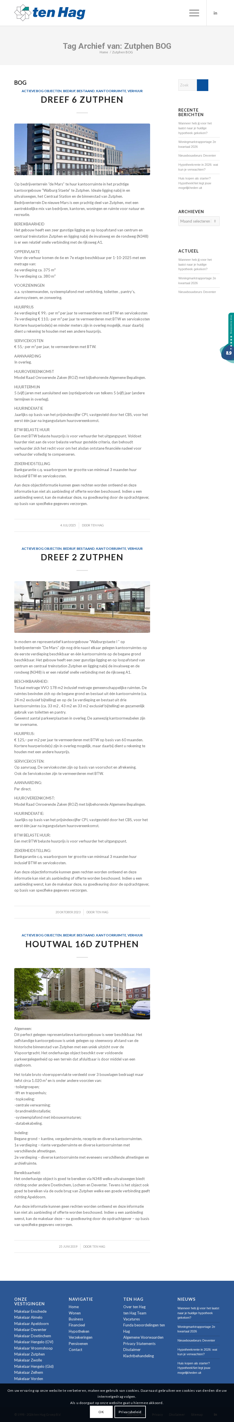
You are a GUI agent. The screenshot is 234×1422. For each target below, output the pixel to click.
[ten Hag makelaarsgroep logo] (49, 13)
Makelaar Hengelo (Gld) (34, 1366)
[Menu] (191, 13)
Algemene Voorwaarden (143, 1337)
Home (74, 1306)
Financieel (77, 1325)
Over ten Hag (134, 1306)
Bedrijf (69, 91)
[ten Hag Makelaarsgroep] (227, 361)
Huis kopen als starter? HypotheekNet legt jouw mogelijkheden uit (194, 183)
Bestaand (86, 91)
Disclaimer (132, 1349)
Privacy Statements (139, 1343)
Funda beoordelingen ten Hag (144, 1328)
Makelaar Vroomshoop (33, 1348)
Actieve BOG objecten (42, 91)
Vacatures (131, 1319)
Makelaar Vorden (28, 1378)
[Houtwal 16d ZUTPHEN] (82, 994)
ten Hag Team (134, 1313)
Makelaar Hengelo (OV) (33, 1342)
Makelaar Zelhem (28, 1372)
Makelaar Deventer (30, 1329)
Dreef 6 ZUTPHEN (82, 99)
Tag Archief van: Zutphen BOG (117, 46)
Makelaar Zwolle (28, 1360)
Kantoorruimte (111, 91)
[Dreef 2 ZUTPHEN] (82, 607)
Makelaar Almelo (28, 1317)
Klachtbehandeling (138, 1356)
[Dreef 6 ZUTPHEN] (82, 149)
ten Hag (97, 525)
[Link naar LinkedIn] (215, 13)
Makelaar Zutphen (29, 1354)
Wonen (75, 1313)
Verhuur (135, 91)
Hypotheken (79, 1331)
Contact (75, 1349)
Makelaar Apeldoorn (31, 1323)
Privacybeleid (130, 1412)
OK (101, 1412)
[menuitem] (191, 13)
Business (76, 1319)
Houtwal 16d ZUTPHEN (82, 944)
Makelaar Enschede (30, 1311)
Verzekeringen (80, 1337)
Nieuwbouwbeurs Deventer (197, 155)
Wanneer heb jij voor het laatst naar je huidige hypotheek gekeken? (195, 128)
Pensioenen (78, 1343)
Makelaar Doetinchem (32, 1336)
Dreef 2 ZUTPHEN (82, 557)
